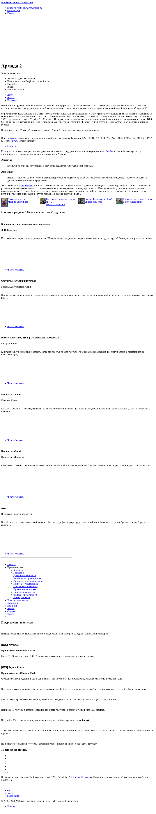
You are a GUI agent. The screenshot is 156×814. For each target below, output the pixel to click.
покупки (12, 138)
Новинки (12, 605)
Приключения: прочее (24, 589)
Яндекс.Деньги (81, 777)
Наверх (11, 806)
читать (14, 141)
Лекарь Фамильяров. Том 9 (99, 199)
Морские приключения (25, 586)
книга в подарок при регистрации (24, 7)
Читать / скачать (15, 269)
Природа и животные (24, 592)
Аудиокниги (13, 603)
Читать (10, 97)
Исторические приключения (28, 581)
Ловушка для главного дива (137, 199)
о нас (10, 790)
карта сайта (13, 795)
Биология (18, 570)
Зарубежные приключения (27, 578)
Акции (10, 608)
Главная (11, 564)
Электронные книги (17, 600)
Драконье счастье (17, 199)
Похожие (12, 100)
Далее (10, 94)
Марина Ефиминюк (18, 201)
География (18, 572)
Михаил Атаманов (55, 204)
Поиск (10, 614)
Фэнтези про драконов (25, 594)
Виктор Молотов (93, 201)
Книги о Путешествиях (25, 583)
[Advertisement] (55, 38)
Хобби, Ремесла (21, 597)
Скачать (11, 146)
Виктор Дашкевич (132, 201)
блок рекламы (26, 185)
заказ (9, 793)
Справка (11, 611)
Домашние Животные (24, 575)
